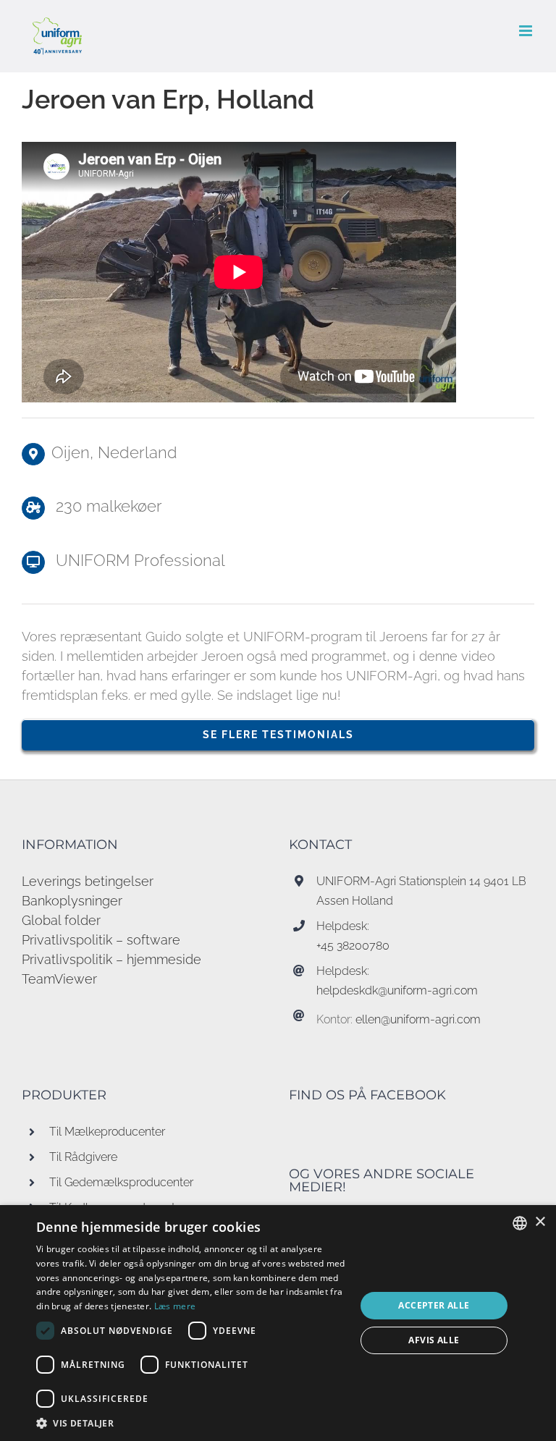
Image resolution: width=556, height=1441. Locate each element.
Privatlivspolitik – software (101, 939)
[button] (191, 1423)
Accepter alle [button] (433, 1305)
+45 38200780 (352, 945)
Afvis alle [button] (433, 1340)
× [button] (539, 1222)
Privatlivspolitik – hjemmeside (111, 959)
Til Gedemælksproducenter (121, 1182)
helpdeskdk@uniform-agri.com (397, 990)
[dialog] (278, 1323)
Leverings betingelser (87, 881)
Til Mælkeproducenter (107, 1131)
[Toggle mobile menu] (526, 30)
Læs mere (174, 1306)
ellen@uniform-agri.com (418, 1019)
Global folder (61, 920)
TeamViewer (59, 978)
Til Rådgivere (83, 1157)
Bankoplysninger (72, 900)
